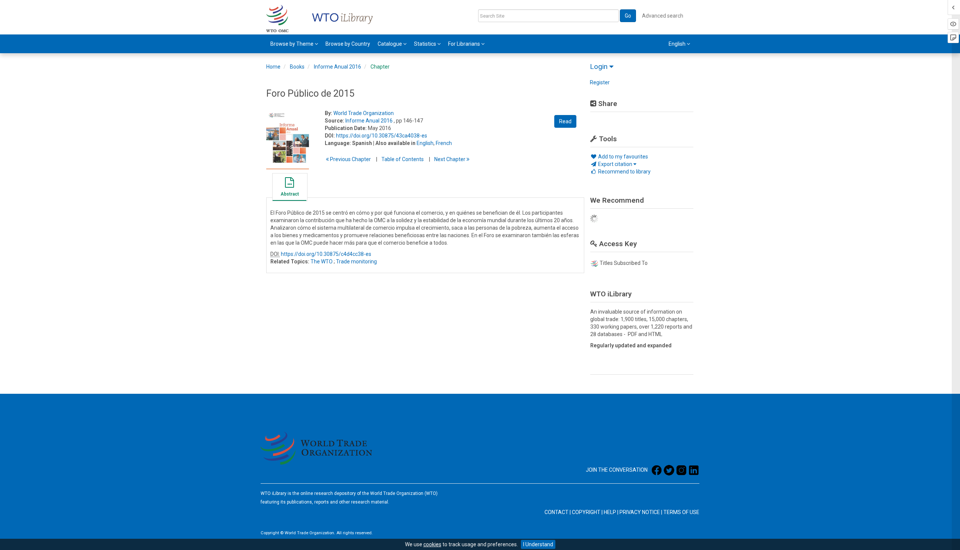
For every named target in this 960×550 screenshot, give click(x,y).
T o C (402, 159)
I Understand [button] (538, 544)
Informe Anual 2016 (337, 67)
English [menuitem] (678, 44)
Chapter (380, 67)
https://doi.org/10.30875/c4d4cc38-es (326, 254)
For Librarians (464, 44)
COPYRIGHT (586, 512)
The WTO (321, 262)
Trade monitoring (356, 262)
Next (450, 159)
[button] (289, 188)
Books (297, 67)
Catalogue (390, 44)
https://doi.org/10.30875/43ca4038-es (381, 136)
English (425, 143)
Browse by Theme (292, 44)
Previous (350, 159)
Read (565, 121)
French (444, 143)
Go (628, 16)
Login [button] (599, 66)
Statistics (425, 44)
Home (273, 67)
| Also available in (394, 143)
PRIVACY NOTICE (640, 512)
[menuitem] (294, 43)
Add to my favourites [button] (622, 157)
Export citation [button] (615, 164)
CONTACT (556, 512)
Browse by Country (348, 44)
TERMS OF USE (681, 512)
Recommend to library (624, 172)
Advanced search (662, 16)
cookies (432, 544)
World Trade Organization (363, 113)
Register (600, 82)
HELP (610, 512)
